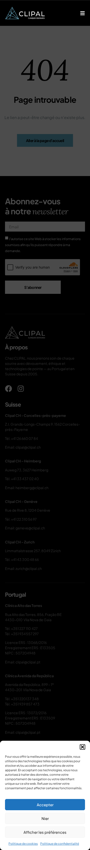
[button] (82, 746)
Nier (45, 818)
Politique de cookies (23, 843)
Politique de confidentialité (59, 843)
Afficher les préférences (45, 832)
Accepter (45, 804)
